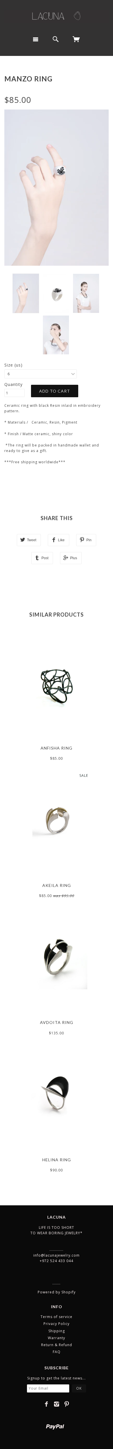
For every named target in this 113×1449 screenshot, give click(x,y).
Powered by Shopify (57, 1292)
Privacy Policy (56, 1323)
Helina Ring (56, 1159)
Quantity (13, 384)
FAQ (57, 1351)
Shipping (56, 1330)
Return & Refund (56, 1344)
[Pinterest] (67, 1404)
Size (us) (13, 365)
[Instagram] (57, 1404)
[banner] (56, 16)
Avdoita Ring (56, 1022)
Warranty (56, 1337)
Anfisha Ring (56, 748)
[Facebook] (46, 1404)
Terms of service (56, 1316)
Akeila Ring (56, 885)
